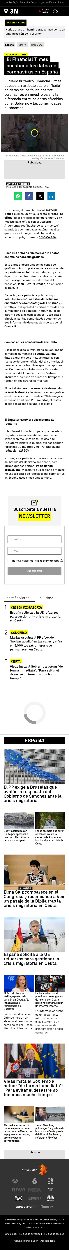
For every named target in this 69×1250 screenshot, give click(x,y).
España (34, 740)
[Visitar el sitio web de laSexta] (34, 1181)
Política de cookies (54, 1234)
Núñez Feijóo (12, 2)
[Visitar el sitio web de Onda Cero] (18, 1198)
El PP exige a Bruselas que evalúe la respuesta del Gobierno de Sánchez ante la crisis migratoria (33, 794)
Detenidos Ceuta (28, 2)
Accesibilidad (47, 1240)
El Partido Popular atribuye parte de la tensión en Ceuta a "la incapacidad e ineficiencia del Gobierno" (16, 1001)
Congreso (19, 632)
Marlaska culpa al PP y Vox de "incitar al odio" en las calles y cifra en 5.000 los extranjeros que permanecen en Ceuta (36, 643)
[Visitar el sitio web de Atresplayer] (26, 1207)
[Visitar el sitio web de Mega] (34, 1190)
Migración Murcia (47, 2)
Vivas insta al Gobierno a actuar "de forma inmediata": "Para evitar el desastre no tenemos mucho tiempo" (36, 672)
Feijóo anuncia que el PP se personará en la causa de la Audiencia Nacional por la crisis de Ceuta (49, 837)
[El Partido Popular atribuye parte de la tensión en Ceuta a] (19, 983)
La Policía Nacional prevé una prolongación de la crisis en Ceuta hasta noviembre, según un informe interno (49, 999)
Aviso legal (11, 1234)
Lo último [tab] (45, 598)
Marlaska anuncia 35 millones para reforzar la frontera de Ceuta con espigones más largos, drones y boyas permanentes (18, 1133)
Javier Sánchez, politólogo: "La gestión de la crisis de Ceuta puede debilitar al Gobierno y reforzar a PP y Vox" (49, 1131)
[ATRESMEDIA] (34, 1170)
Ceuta (16, 661)
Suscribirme (34, 571)
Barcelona (37, 44)
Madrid (22, 44)
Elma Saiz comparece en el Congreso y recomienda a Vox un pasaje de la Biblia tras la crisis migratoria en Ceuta (34, 899)
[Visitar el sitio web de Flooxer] (46, 1207)
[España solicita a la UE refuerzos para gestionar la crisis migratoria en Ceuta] (34, 934)
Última (45, 11)
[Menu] (64, 11)
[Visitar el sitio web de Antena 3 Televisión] (18, 1181)
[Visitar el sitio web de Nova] (18, 1190)
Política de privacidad (30, 1234)
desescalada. (47, 237)
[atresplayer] (55, 11)
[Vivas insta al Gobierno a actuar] (34, 1061)
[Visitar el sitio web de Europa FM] (34, 1198)
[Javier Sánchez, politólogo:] (50, 1114)
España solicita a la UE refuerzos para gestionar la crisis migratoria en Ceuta (35, 616)
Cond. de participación (26, 1240)
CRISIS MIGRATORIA (26, 607)
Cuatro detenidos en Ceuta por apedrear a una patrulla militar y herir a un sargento (16, 836)
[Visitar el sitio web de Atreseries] (50, 1190)
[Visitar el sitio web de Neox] (50, 1181)
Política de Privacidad (46, 560)
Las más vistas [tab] (16, 598)
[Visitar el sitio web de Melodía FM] (50, 1198)
